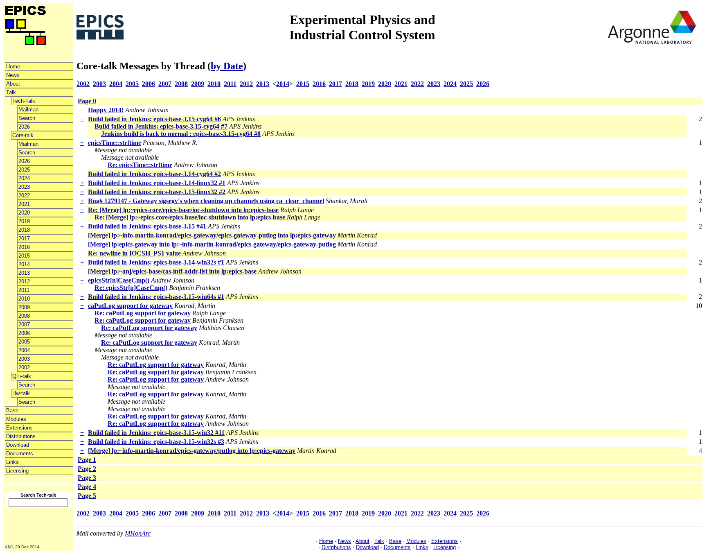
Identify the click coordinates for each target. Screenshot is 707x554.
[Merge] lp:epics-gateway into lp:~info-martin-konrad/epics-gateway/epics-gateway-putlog (212, 244)
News (12, 75)
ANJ (9, 547)
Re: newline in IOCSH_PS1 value (134, 253)
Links (12, 462)
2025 (24, 170)
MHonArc (138, 533)
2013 (24, 273)
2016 (24, 247)
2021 (24, 204)
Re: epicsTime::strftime (140, 164)
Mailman (28, 109)
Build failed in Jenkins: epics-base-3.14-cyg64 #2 (154, 173)
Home (13, 66)
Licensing (17, 471)
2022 (24, 195)
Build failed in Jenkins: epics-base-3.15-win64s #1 (156, 296)
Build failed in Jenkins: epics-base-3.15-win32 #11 (156, 432)
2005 (24, 342)
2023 (24, 187)
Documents (19, 453)
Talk (11, 92)
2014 (24, 264)
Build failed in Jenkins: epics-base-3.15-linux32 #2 (156, 191)
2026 (24, 127)
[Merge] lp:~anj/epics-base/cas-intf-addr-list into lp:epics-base (172, 271)
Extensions (19, 428)
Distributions (21, 436)
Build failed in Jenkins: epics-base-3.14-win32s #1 (156, 262)
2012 (24, 281)
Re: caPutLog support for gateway (143, 313)
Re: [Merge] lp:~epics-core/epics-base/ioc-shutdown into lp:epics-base (183, 209)
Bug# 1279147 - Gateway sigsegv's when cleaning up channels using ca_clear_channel (206, 200)
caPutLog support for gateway (130, 305)
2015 (24, 256)
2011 (23, 290)
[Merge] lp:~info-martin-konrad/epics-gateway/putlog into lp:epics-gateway (191, 450)
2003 (24, 359)
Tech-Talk (23, 101)
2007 (24, 324)
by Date (227, 66)
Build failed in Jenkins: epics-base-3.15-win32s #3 (156, 441)
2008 (24, 316)
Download (17, 445)
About (13, 84)
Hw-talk (21, 393)
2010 (24, 299)
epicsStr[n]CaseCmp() (118, 280)
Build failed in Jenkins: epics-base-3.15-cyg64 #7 (161, 126)
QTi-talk (21, 376)
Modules (16, 419)
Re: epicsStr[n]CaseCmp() (131, 287)
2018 (24, 230)
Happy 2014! (106, 109)
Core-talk (23, 135)
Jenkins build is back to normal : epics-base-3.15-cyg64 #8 (181, 133)
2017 (24, 238)
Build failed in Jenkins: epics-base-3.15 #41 (147, 226)
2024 (24, 178)
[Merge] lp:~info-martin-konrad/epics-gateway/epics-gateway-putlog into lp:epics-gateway (212, 235)
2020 (24, 213)
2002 (24, 367)
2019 (24, 221)
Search (26, 118)
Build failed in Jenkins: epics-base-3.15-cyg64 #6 (154, 118)
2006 (24, 333)
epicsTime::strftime (114, 142)
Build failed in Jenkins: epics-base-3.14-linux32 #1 (156, 182)
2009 (24, 307)
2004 (24, 350)
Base (12, 410)
